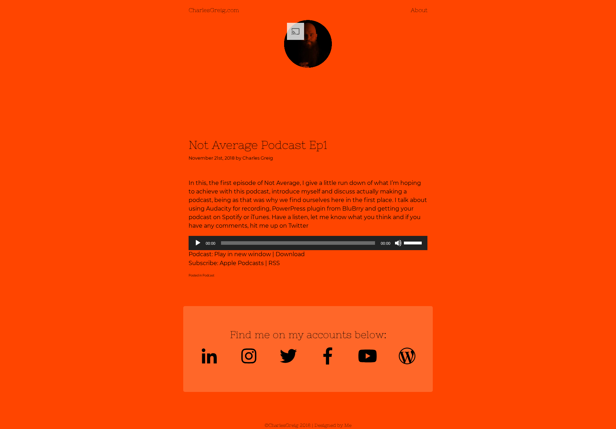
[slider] (414, 242)
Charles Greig (257, 158)
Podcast (208, 275)
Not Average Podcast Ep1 (258, 144)
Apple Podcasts (242, 263)
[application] (308, 243)
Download (290, 254)
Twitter (298, 225)
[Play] (197, 243)
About (419, 10)
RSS (274, 263)
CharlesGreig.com (214, 10)
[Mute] (398, 243)
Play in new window (242, 254)
